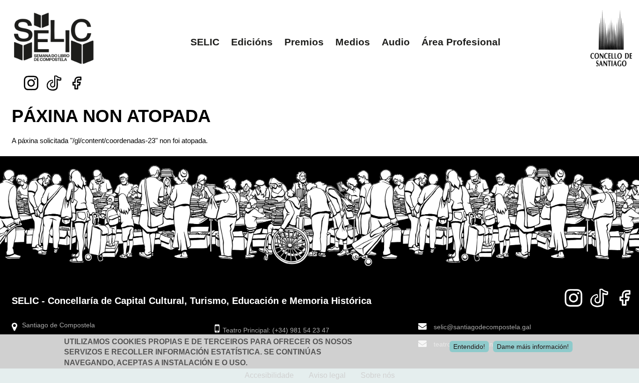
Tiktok (54, 80)
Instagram (31, 83)
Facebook (77, 83)
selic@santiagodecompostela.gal (482, 327)
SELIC (204, 41)
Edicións (252, 41)
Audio (396, 41)
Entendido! (469, 346)
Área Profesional (461, 41)
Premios (304, 41)
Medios (352, 41)
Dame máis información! (533, 346)
